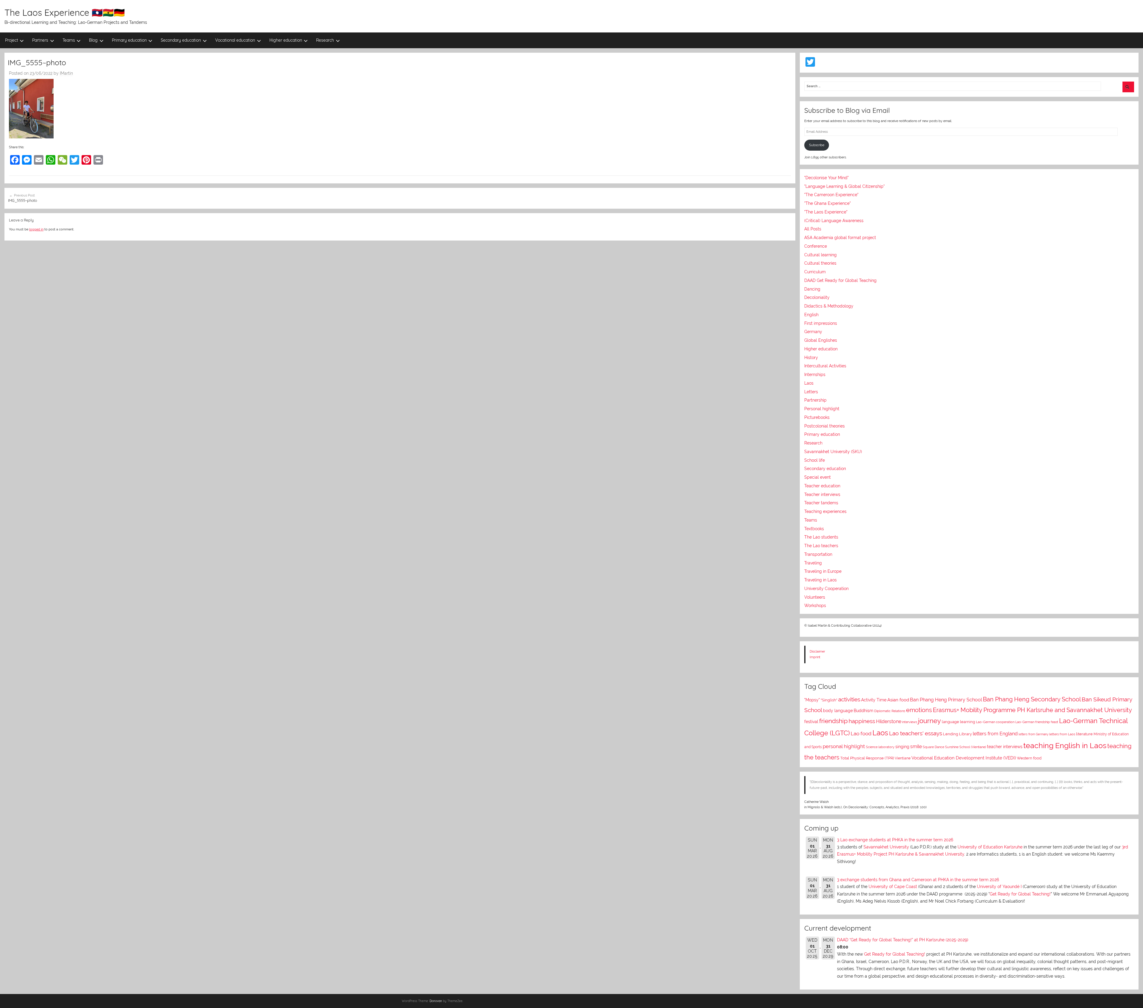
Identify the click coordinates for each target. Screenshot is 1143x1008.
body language (838, 710)
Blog (93, 40)
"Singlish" (829, 700)
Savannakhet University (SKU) (833, 451)
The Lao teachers (821, 545)
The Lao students (821, 537)
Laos (808, 383)
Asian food (898, 700)
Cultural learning (820, 254)
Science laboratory (880, 747)
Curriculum (815, 271)
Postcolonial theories (824, 426)
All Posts (812, 229)
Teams (69, 40)
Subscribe (816, 145)
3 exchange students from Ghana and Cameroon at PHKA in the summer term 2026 (918, 879)
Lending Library (957, 734)
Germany (813, 331)
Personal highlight (821, 408)
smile (916, 746)
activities (849, 699)
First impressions (820, 323)
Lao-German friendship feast (1036, 722)
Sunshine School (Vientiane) (965, 747)
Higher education (285, 40)
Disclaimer (817, 651)
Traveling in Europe (822, 571)
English (811, 314)
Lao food (861, 734)
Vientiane (903, 758)
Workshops (815, 605)
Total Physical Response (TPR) (867, 758)
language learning (958, 722)
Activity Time (873, 700)
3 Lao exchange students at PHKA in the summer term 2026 (895, 839)
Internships (814, 374)
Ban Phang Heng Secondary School (1032, 699)
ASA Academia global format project (840, 237)
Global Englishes (820, 340)
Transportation (818, 554)
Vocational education (235, 40)
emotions (919, 710)
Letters (811, 391)
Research (325, 40)
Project (11, 40)
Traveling (813, 563)
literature (1084, 734)
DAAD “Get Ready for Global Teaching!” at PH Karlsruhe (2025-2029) (902, 939)
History (811, 357)
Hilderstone (888, 721)
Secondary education (181, 40)
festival (811, 721)
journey (929, 721)
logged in (36, 229)
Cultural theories (820, 263)
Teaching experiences (825, 511)
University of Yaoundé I (999, 886)
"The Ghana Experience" (827, 203)
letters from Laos (1062, 734)
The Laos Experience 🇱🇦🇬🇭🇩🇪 (64, 12)
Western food (1029, 758)
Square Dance (933, 747)
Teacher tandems (821, 502)
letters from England (995, 734)
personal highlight (844, 746)
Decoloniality (817, 297)
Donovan (436, 1001)
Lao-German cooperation (995, 722)
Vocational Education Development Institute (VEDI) (963, 757)
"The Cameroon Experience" (831, 194)
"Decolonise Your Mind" (826, 177)
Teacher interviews (822, 494)
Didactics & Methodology (828, 306)
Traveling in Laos (820, 580)
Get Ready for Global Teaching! (1020, 894)
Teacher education (822, 485)
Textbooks (814, 528)
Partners (40, 40)
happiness (862, 721)
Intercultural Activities (825, 365)
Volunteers (814, 597)
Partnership (815, 400)
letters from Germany (1033, 734)
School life (814, 460)
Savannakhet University (886, 847)
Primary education (129, 40)
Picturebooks (817, 417)
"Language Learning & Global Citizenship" (844, 186)
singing (902, 746)
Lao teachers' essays (915, 733)
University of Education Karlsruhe (990, 847)
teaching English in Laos (1064, 745)
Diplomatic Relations (889, 711)
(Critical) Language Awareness (834, 220)
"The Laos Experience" (825, 212)
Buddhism (863, 710)
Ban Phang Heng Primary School (946, 700)
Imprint (815, 657)
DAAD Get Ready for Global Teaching (840, 280)
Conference (815, 246)
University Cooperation (826, 588)
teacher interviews (1004, 746)
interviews (909, 722)
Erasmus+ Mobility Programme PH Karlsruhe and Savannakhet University (1032, 710)
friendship (833, 721)
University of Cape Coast (893, 886)
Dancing (812, 289)
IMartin (66, 73)
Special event (817, 477)
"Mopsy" (812, 700)
